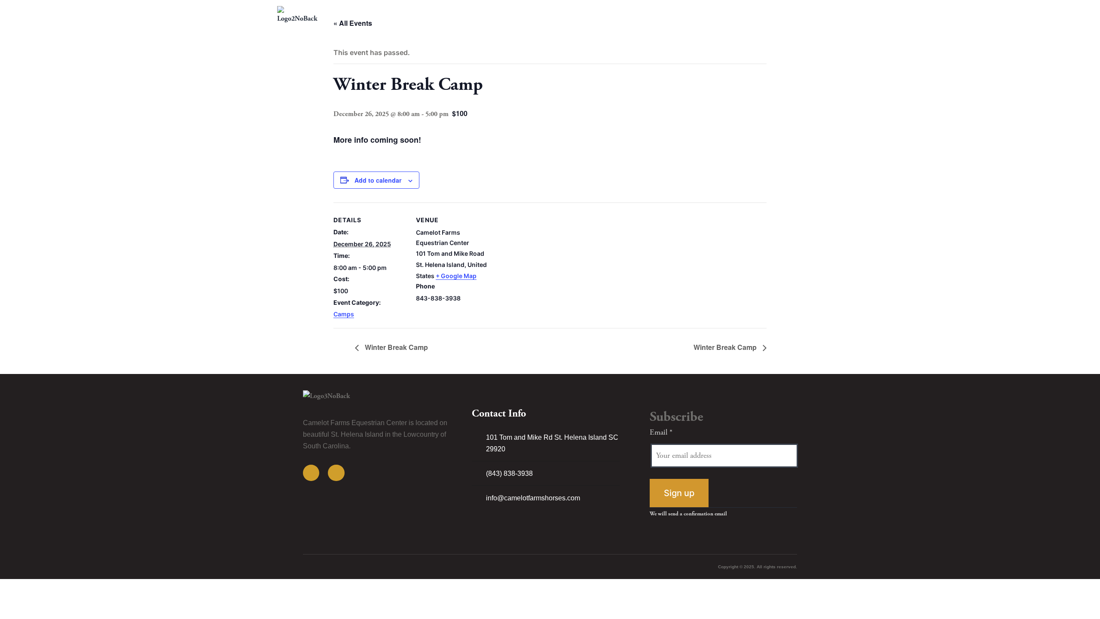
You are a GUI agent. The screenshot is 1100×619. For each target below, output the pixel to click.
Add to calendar (377, 180)
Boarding (660, 15)
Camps (343, 314)
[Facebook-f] (311, 473)
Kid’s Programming (542, 15)
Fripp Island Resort (794, 15)
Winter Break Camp (395, 347)
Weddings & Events (708, 15)
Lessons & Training (613, 15)
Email (661, 432)
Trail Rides (493, 15)
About (751, 15)
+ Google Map (456, 275)
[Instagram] (336, 473)
